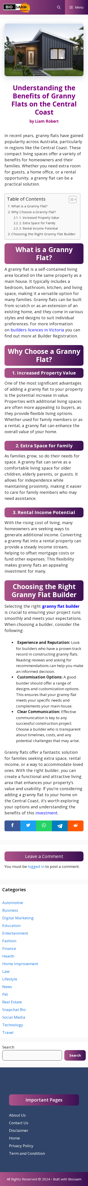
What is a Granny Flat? (29, 206)
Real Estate (12, 1001)
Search (8, 1047)
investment (46, 813)
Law (5, 971)
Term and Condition (27, 1153)
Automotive (12, 902)
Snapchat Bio (14, 1009)
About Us (17, 1115)
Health (8, 956)
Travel (8, 1032)
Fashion (9, 940)
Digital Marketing (18, 917)
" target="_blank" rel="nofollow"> (44, 825)
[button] (59, 7)
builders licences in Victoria (37, 330)
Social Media (13, 1017)
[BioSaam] (17, 7)
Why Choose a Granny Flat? (33, 212)
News (7, 986)
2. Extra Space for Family (37, 223)
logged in (36, 866)
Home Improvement (20, 963)
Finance (9, 948)
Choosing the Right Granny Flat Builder (43, 234)
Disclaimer (18, 1130)
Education (11, 925)
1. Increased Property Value (39, 217)
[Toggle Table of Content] (70, 199)
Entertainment (15, 933)
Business (10, 910)
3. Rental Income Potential (38, 228)
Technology (12, 1024)
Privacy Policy (21, 1145)
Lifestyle (9, 979)
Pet (5, 994)
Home (14, 1138)
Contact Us (18, 1122)
